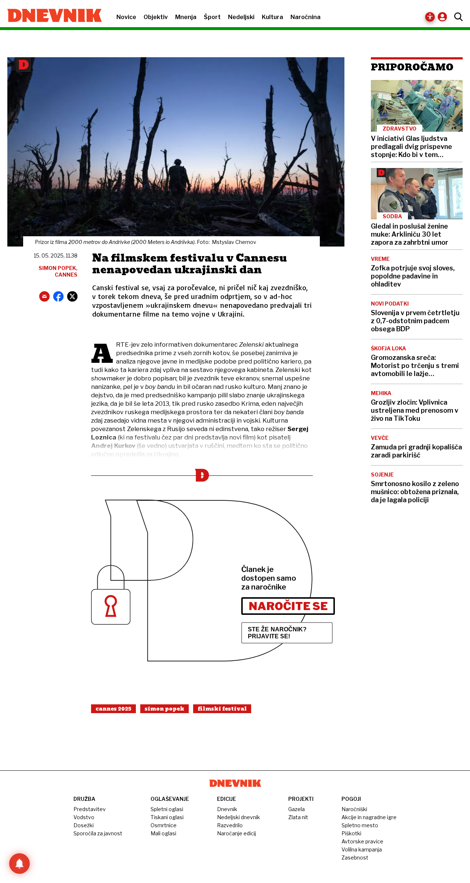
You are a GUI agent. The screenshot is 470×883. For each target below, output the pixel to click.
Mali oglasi (163, 833)
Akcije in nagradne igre (369, 817)
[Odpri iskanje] (457, 16)
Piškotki (351, 833)
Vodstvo (83, 817)
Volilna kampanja (361, 849)
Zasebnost (354, 857)
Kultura (272, 17)
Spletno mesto (359, 825)
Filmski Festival (222, 709)
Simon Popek (164, 709)
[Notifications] (19, 863)
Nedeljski (241, 17)
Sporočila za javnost (97, 833)
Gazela (296, 809)
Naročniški (354, 809)
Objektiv (156, 17)
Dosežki (83, 825)
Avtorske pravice (362, 841)
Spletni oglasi (167, 809)
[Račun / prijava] (444, 16)
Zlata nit (298, 817)
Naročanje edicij (236, 833)
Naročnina (305, 17)
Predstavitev (89, 809)
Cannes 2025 (113, 709)
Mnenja (185, 17)
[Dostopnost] (430, 17)
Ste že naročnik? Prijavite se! (277, 632)
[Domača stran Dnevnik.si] (51, 16)
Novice (126, 17)
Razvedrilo (230, 825)
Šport (212, 17)
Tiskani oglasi (167, 817)
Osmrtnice (164, 825)
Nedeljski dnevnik (238, 817)
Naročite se (288, 606)
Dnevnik (227, 809)
